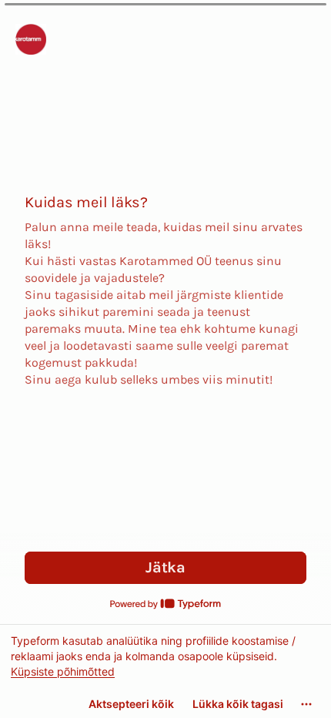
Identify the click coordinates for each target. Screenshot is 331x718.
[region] (165, 671)
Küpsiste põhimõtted (63, 671)
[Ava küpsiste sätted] (306, 704)
